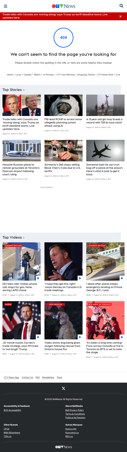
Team (59, 377)
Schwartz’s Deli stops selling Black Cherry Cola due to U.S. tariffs (62, 168)
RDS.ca (69, 436)
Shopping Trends (86, 74)
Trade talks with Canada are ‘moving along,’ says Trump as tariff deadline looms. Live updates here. (20, 124)
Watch (37, 74)
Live (118, 74)
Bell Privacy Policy (74, 410)
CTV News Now (105, 74)
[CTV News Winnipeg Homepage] (63, 6)
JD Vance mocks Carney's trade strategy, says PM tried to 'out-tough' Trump (20, 346)
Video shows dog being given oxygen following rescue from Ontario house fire (62, 346)
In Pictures (48, 74)
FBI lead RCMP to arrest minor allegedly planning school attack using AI (63, 122)
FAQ (37, 377)
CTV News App (11, 377)
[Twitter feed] (63, 388)
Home (10, 74)
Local (18, 74)
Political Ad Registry (75, 417)
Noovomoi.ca (72, 432)
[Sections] (5, 6)
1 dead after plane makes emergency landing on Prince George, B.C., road (104, 287)
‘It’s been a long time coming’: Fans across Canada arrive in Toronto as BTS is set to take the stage (104, 347)
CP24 (6, 429)
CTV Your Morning (65, 74)
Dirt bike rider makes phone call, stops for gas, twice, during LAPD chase (19, 287)
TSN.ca (7, 436)
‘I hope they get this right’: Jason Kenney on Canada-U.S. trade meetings (63, 287)
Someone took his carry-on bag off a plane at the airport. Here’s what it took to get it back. (104, 169)
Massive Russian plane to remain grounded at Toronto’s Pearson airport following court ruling (21, 169)
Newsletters (48, 377)
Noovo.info (70, 429)
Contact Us (27, 377)
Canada (27, 74)
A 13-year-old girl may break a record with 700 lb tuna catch (104, 121)
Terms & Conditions (75, 414)
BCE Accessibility (12, 410)
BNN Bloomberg (12, 432)
